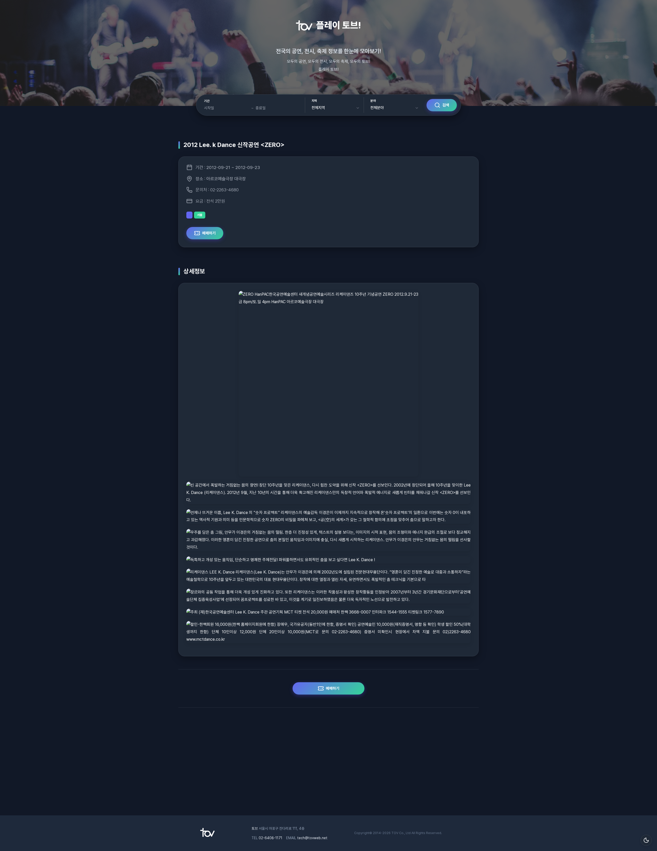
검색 (445, 105)
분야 (373, 101)
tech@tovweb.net (312, 838)
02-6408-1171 (270, 838)
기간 (206, 101)
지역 (314, 101)
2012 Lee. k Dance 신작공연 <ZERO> (234, 145)
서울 (199, 215)
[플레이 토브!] (207, 836)
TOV (394, 833)
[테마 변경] (646, 840)
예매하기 (209, 233)
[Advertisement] (328, 764)
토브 (255, 828)
